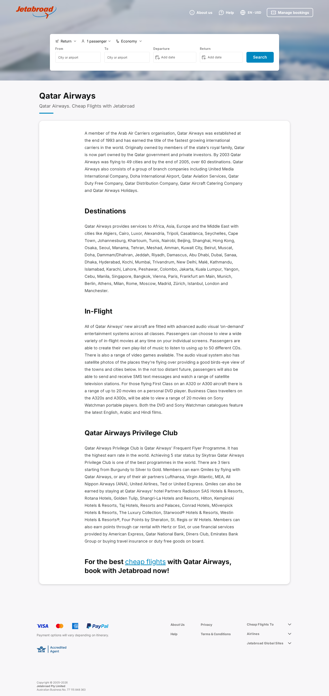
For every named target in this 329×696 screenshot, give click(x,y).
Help (174, 634)
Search (260, 57)
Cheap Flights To (260, 624)
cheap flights (145, 562)
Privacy (206, 624)
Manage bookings (293, 12)
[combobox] (78, 57)
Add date (168, 57)
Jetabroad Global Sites (265, 643)
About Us (178, 624)
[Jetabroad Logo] (36, 12)
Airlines (253, 634)
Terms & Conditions (216, 634)
